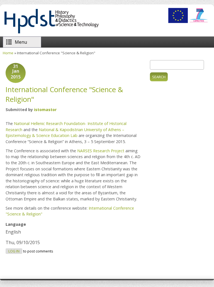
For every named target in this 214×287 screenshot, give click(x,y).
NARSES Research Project (100, 150)
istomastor (45, 109)
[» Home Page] (51, 33)
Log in (14, 251)
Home (8, 52)
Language (16, 224)
